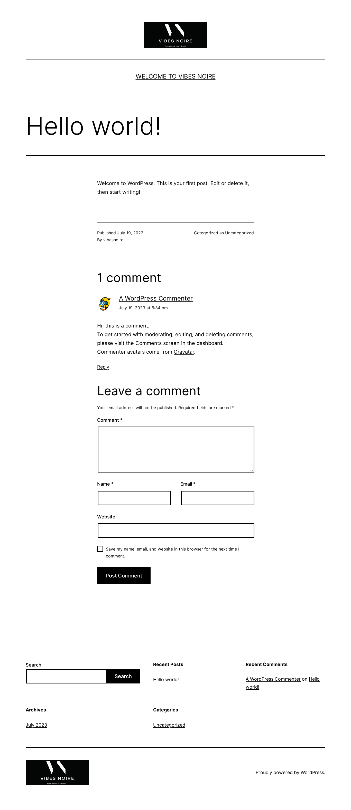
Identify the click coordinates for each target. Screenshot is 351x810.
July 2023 (36, 725)
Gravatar (184, 352)
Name (105, 484)
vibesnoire (113, 239)
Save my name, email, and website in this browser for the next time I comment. (172, 552)
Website (106, 516)
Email (188, 484)
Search (33, 665)
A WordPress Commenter (156, 298)
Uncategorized (239, 232)
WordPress (312, 772)
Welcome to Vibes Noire (176, 76)
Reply (103, 367)
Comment (110, 420)
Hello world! (166, 679)
